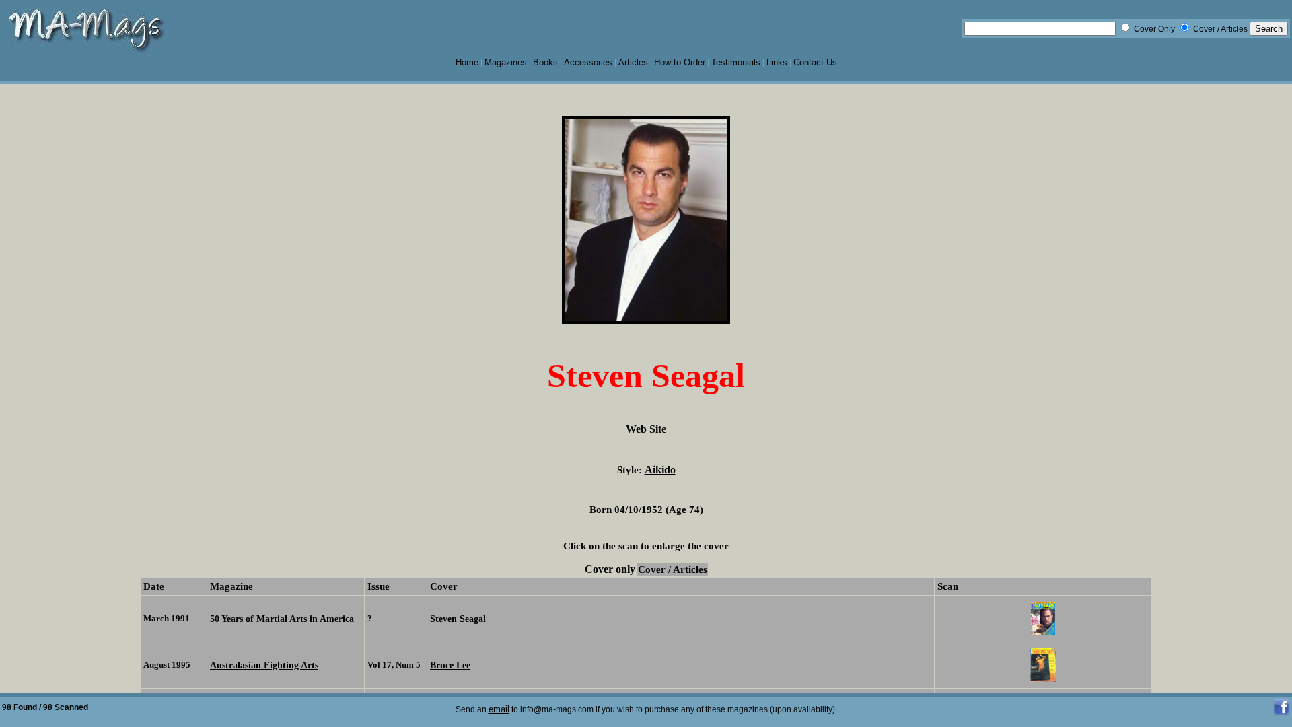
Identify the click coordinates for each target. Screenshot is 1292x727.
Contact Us (815, 62)
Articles (633, 62)
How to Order (679, 62)
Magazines (506, 62)
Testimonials (735, 62)
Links (776, 62)
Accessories (588, 62)
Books (545, 62)
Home (467, 62)
